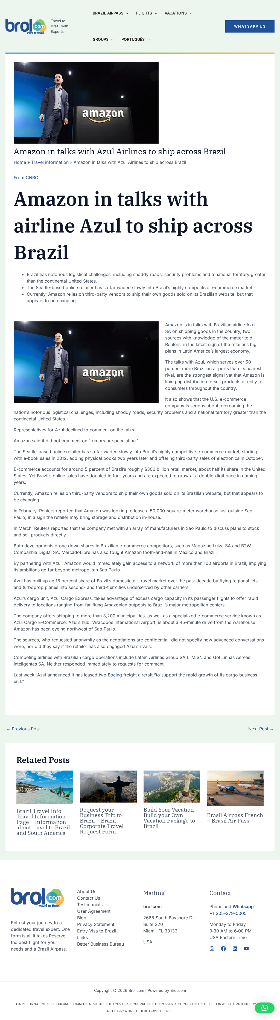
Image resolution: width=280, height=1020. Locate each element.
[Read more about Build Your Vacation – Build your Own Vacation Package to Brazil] (172, 786)
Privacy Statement (95, 924)
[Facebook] (223, 948)
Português (133, 39)
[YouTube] (246, 948)
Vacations (176, 13)
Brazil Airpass (108, 13)
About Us (86, 891)
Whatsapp (243, 906)
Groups (101, 39)
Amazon (174, 324)
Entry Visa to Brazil (96, 931)
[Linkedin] (234, 948)
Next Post (261, 728)
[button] (250, 26)
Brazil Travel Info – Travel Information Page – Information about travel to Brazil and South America (43, 821)
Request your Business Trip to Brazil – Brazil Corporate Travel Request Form (102, 820)
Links (82, 937)
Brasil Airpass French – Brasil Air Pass (235, 817)
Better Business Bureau (100, 944)
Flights (144, 13)
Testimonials (90, 904)
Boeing (115, 675)
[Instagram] (211, 948)
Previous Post (23, 728)
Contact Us (88, 898)
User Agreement (93, 911)
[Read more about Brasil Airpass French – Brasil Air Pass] (235, 788)
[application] (125, 13)
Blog (81, 917)
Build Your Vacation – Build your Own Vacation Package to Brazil (171, 818)
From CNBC (26, 177)
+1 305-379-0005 (228, 913)
